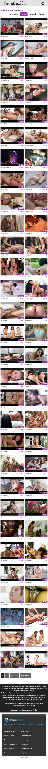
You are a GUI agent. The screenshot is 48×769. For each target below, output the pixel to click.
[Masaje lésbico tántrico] (36, 616)
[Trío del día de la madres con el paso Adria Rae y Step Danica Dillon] (36, 659)
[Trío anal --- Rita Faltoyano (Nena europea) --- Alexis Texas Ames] (12, 550)
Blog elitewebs (25, 753)
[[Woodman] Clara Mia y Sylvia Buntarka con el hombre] (36, 398)
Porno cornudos (9, 753)
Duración (42, 14)
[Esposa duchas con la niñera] (36, 485)
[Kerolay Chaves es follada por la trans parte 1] (12, 310)
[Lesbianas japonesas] (36, 638)
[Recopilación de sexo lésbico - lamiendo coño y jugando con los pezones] (36, 266)
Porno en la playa (26, 749)
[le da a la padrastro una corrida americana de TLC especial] (12, 485)
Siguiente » (25, 676)
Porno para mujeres (10, 744)
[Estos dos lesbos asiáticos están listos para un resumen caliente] (12, 528)
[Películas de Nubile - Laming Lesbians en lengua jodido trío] (12, 507)
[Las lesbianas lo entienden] (36, 550)
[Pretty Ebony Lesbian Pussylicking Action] (36, 528)
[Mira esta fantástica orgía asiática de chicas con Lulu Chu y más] (36, 463)
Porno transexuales (10, 740)
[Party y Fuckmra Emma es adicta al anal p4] (12, 441)
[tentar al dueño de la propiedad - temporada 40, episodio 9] (12, 572)
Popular (23, 14)
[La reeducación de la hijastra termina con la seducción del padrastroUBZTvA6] (12, 398)
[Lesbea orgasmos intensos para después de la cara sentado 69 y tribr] (12, 638)
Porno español (9, 749)
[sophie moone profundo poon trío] (36, 419)
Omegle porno (9, 736)
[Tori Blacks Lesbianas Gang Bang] (12, 114)
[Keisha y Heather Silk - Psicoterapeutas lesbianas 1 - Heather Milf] (12, 179)
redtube (20, 58)
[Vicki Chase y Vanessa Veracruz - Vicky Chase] (36, 376)
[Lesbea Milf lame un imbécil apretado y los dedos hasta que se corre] (12, 135)
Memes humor (25, 731)
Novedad (33, 14)
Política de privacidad (36, 724)
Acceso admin (24, 757)
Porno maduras (26, 736)
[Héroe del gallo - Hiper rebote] (36, 310)
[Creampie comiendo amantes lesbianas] (36, 26)
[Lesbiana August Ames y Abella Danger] (36, 114)
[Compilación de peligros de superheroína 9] (12, 157)
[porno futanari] (12, 463)
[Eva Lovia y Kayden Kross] (12, 594)
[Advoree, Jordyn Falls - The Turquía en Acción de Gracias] (12, 659)
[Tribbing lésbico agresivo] (36, 594)
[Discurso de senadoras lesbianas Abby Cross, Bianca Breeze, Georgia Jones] (12, 354)
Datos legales (8, 724)
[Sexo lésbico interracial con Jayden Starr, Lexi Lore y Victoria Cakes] (12, 223)
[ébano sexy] (12, 201)
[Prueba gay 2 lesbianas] (36, 245)
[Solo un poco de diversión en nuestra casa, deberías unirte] (36, 223)
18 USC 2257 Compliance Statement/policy (24, 710)
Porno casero (25, 744)
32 (16, 676)
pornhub (44, 189)
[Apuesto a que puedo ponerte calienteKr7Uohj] (36, 48)
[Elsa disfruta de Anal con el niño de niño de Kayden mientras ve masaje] (36, 572)
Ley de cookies (21, 724)
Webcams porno (26, 740)
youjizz (21, 37)
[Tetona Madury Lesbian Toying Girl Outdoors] (36, 507)
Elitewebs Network (10, 731)
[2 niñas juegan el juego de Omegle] (36, 332)
